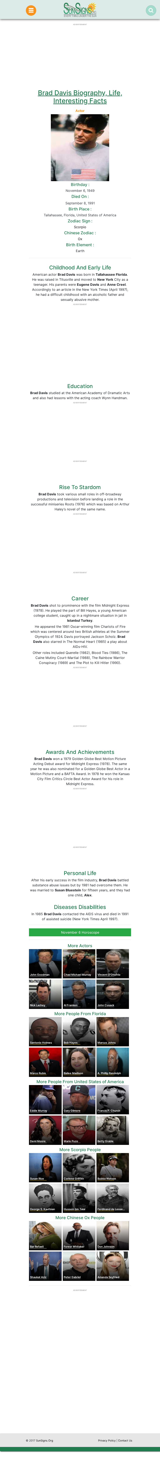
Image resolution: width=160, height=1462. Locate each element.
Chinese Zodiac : (80, 232)
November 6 (75, 190)
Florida (69, 215)
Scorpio (80, 227)
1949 (91, 190)
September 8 (75, 203)
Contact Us (125, 1440)
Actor (80, 111)
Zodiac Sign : (80, 220)
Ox (80, 239)
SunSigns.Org (44, 1440)
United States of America (96, 215)
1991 (91, 203)
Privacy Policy (107, 1440)
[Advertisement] (80, 1393)
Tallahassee (53, 215)
